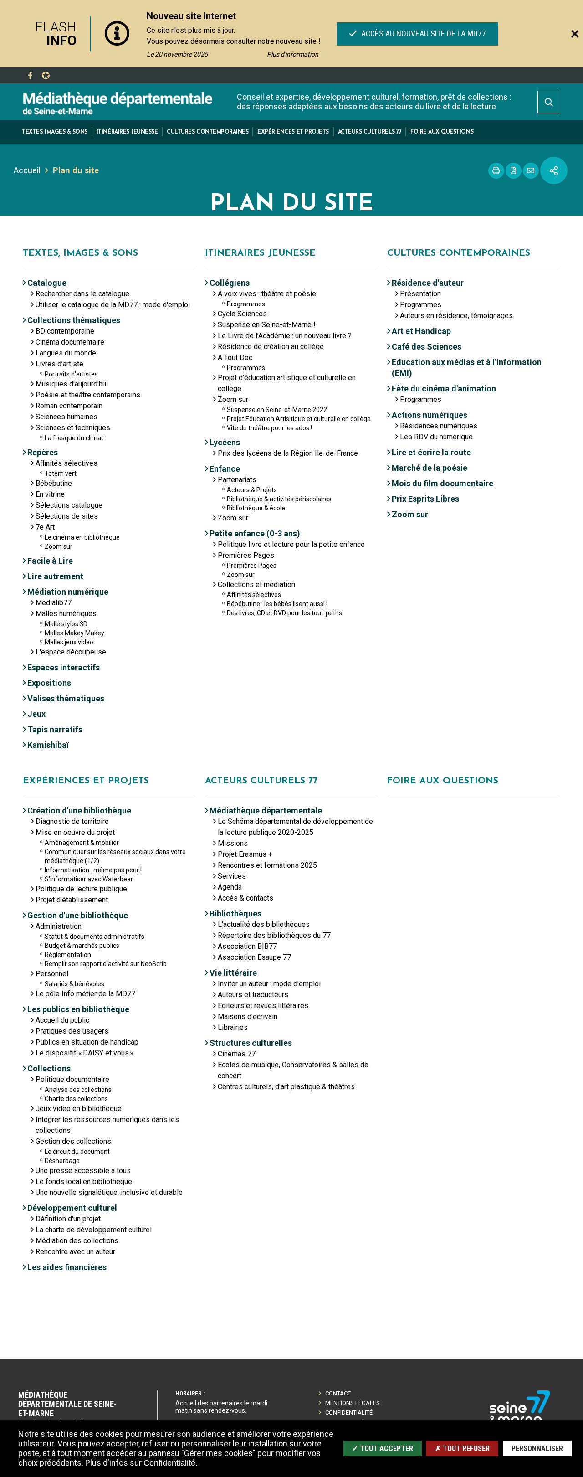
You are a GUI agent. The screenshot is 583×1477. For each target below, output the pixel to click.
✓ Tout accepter (382, 1448)
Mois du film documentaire (442, 483)
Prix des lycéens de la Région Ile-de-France (288, 453)
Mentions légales (352, 1403)
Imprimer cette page (496, 171)
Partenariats (237, 479)
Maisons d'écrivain (247, 1016)
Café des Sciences (426, 346)
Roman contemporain (69, 405)
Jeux (36, 714)
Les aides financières (67, 1267)
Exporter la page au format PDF (514, 171)
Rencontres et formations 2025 (267, 865)
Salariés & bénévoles (74, 984)
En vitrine (50, 494)
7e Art (45, 527)
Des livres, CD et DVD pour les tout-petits (284, 613)
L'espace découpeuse (71, 652)
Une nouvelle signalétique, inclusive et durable (109, 1192)
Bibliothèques (235, 913)
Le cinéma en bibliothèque (82, 537)
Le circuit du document (77, 1151)
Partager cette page (554, 170)
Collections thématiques (73, 320)
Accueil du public (62, 1020)
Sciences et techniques (73, 427)
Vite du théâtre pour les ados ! (269, 428)
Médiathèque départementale (266, 810)
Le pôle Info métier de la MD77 (85, 993)
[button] (54, 132)
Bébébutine (54, 483)
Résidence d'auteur (428, 283)
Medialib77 (54, 602)
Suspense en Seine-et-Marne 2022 (277, 409)
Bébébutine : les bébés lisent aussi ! (277, 603)
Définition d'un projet (68, 1219)
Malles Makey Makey (74, 633)
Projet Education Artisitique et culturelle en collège (299, 418)
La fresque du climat (74, 438)
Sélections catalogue (69, 505)
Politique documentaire (72, 1079)
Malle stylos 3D (66, 624)
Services (232, 876)
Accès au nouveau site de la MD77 (422, 33)
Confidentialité (349, 1412)
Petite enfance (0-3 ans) (255, 533)
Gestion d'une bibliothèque (77, 915)
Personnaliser (537, 1448)
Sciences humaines (66, 416)
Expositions (49, 683)
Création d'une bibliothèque (79, 810)
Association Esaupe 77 (254, 957)
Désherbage (62, 1160)
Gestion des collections (73, 1141)
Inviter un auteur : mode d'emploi (269, 983)
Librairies (233, 1027)
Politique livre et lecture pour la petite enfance (291, 544)
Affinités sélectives (66, 463)
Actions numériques (429, 415)
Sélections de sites (67, 516)
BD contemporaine (65, 331)
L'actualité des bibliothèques (264, 924)
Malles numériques (66, 613)
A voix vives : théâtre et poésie (267, 293)
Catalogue (46, 283)
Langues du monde (66, 353)
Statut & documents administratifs (94, 936)
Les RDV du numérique (436, 436)
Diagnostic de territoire (72, 821)
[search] (548, 102)
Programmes (246, 304)
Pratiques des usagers (72, 1031)
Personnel (52, 973)
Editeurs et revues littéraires (263, 1005)
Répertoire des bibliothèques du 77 (274, 935)
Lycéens (225, 442)
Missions (233, 843)
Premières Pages (246, 555)
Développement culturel (72, 1208)
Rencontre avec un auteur (75, 1251)
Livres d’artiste (59, 364)
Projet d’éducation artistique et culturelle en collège (287, 383)
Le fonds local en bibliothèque (84, 1181)
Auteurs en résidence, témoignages (456, 315)
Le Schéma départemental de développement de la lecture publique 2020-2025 (295, 827)
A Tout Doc (235, 357)
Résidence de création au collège (271, 346)
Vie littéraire (233, 973)
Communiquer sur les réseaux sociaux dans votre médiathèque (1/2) (115, 856)
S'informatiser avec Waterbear (89, 879)
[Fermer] (574, 34)
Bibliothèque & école (256, 508)
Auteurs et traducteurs (253, 994)
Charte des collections (76, 1098)
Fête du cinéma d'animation (444, 388)
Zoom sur (58, 546)
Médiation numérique (67, 592)
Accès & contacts (245, 898)
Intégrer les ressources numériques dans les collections (107, 1125)
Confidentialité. (170, 1462)
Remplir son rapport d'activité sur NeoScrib (106, 964)
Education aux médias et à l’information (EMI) (467, 367)
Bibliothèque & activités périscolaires (279, 499)
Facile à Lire (50, 561)
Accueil (27, 170)
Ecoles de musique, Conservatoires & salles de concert (293, 1070)
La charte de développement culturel (94, 1229)
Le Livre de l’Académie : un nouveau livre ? (285, 335)
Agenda (230, 887)
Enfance (225, 468)
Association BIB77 (247, 946)
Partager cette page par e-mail (531, 171)
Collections (49, 1068)
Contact (338, 1393)
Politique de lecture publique (81, 889)
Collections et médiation (256, 584)
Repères (42, 452)
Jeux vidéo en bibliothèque (79, 1108)
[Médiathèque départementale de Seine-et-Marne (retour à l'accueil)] (117, 102)
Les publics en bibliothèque (78, 1009)
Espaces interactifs (63, 667)
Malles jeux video (69, 642)
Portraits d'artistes (71, 374)
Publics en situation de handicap (87, 1042)
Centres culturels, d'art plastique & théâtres (286, 1086)
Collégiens (230, 283)
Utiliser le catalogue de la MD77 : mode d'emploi (113, 304)
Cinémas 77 (237, 1054)
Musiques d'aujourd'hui (72, 384)
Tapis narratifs (54, 729)
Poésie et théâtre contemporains (88, 395)
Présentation (420, 293)
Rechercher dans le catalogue (82, 293)
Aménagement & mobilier (82, 842)
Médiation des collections (77, 1240)
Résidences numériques (438, 426)
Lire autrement (55, 576)
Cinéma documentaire (70, 342)
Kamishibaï (48, 745)
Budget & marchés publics (82, 945)
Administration (59, 926)
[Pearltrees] (45, 75)
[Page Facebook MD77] (30, 75)
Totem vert (61, 473)
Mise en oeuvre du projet (75, 832)
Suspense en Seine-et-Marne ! (267, 324)
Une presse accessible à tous (83, 1170)
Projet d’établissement (72, 899)
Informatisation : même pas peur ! (93, 870)
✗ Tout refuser (462, 1448)
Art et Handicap (421, 331)
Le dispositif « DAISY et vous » (84, 1053)
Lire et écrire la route (431, 452)
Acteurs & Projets (252, 490)
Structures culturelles (251, 1043)
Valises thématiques (65, 698)
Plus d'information (292, 54)
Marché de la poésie (429, 468)
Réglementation (68, 954)
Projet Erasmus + (245, 854)
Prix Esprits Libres (425, 499)
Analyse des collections (78, 1089)
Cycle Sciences (242, 313)
